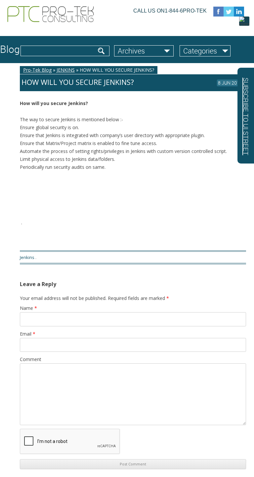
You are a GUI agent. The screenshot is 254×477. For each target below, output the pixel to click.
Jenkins (27, 257)
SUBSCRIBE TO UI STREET (245, 116)
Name (28, 308)
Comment (30, 359)
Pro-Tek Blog (37, 70)
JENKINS (66, 70)
